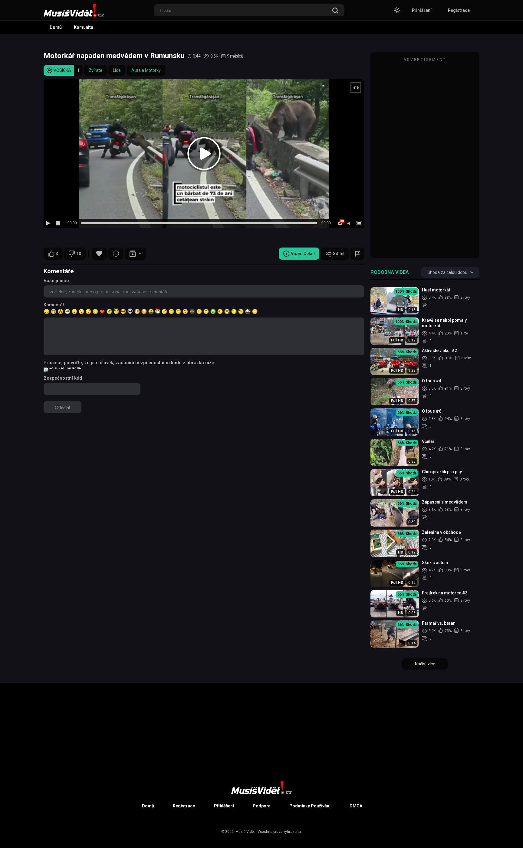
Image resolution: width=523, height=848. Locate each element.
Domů (56, 27)
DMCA (356, 805)
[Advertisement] (425, 158)
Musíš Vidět (245, 832)
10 (78, 253)
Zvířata (95, 70)
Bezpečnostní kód (63, 378)
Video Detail (303, 253)
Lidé (117, 70)
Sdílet (338, 253)
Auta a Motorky (146, 70)
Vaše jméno (56, 280)
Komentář (54, 305)
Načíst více (425, 663)
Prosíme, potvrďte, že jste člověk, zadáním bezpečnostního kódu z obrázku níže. (129, 362)
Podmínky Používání (310, 805)
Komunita (83, 27)
